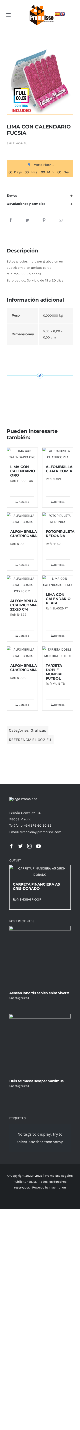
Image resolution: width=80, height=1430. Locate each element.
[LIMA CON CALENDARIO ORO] (22, 454)
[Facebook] (11, 220)
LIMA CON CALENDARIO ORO (22, 471)
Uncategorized (19, 998)
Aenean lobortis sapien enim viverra (39, 993)
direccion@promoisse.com (40, 832)
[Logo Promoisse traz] (41, 5)
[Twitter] (27, 220)
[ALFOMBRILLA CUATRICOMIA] (57, 454)
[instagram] (29, 846)
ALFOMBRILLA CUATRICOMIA (59, 469)
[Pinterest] (44, 220)
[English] (62, 14)
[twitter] (20, 846)
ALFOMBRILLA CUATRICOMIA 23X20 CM (23, 605)
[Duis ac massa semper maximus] (40, 1045)
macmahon (57, 1187)
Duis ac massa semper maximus (36, 1081)
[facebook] (11, 846)
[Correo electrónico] (61, 220)
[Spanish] (57, 14)
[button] (40, 195)
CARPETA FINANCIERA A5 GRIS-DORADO (36, 886)
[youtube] (38, 846)
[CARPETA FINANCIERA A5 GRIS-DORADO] (40, 871)
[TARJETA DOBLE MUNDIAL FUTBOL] (57, 652)
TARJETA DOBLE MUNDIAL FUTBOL (54, 672)
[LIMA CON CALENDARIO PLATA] (57, 581)
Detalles (24, 502)
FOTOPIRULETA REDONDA (60, 533)
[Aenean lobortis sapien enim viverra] (40, 957)
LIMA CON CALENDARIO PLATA (58, 598)
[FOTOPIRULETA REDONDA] (57, 518)
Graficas (38, 730)
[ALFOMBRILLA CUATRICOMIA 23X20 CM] (22, 584)
